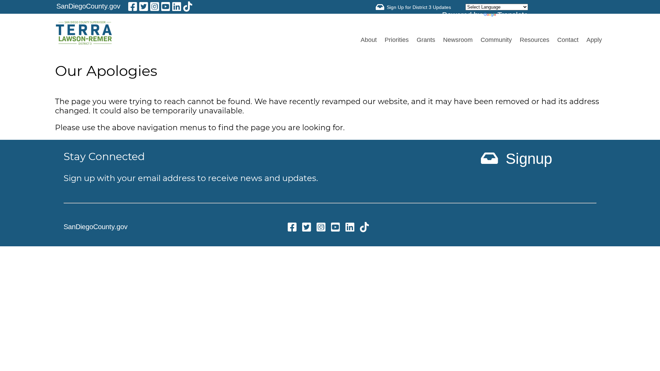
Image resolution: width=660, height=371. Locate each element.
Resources (534, 39)
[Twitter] (306, 228)
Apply (594, 39)
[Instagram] (154, 7)
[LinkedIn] (176, 7)
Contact (568, 39)
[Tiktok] (187, 7)
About (369, 39)
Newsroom (458, 39)
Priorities (397, 39)
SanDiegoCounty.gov (88, 6)
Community (496, 39)
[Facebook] (132, 7)
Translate (512, 15)
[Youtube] (165, 7)
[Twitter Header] (143, 7)
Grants (426, 39)
